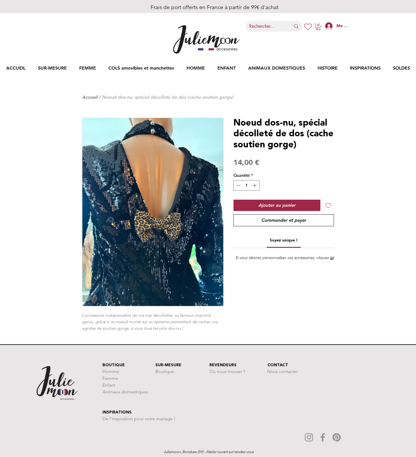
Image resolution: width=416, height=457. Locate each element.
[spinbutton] (246, 185)
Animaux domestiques (125, 392)
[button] (318, 26)
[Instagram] (308, 437)
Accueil (89, 97)
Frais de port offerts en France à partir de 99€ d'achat (206, 7)
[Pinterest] (336, 437)
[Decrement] (237, 185)
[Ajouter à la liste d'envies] (328, 205)
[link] (284, 240)
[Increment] (255, 185)
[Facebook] (322, 437)
